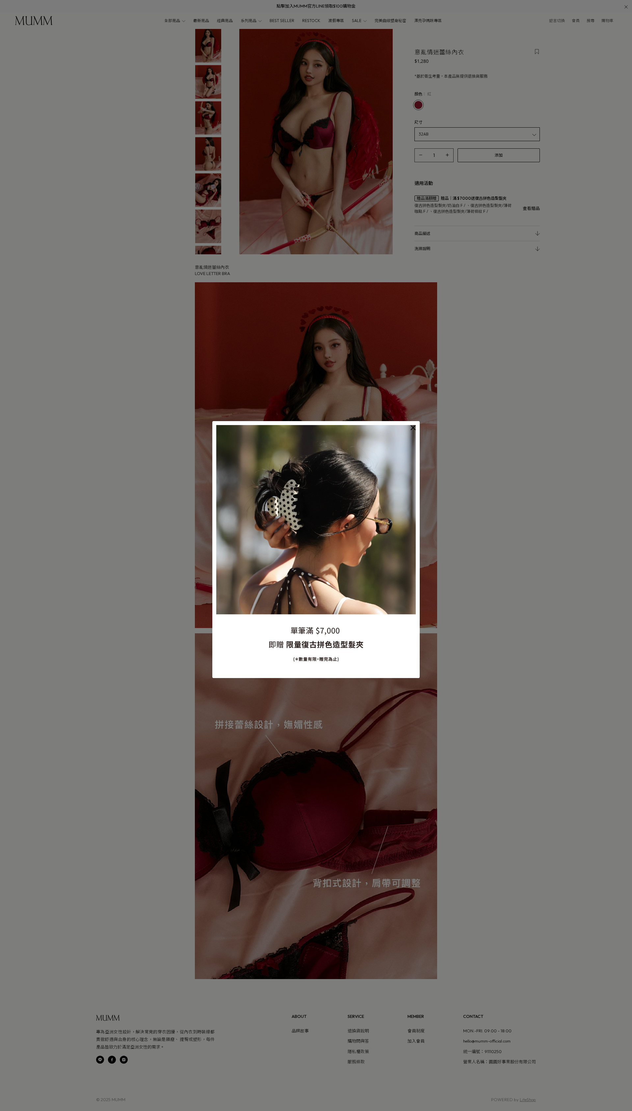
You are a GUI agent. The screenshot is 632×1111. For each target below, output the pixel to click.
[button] (413, 427)
